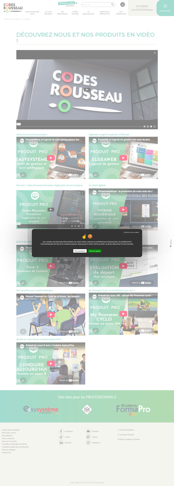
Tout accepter (94, 251)
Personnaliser (79, 251)
